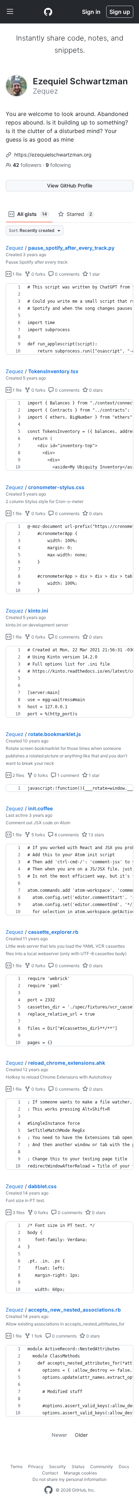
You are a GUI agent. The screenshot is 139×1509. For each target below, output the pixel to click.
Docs (124, 1466)
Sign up (119, 11)
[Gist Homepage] (48, 11)
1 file (16, 274)
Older (81, 1435)
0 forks (37, 274)
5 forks (37, 834)
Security (57, 1466)
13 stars (95, 834)
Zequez (15, 248)
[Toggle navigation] (10, 11)
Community (101, 1466)
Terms (16, 1466)
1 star (94, 274)
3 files (18, 1212)
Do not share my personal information (69, 1479)
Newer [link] (59, 1435)
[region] (69, 319)
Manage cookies (80, 1473)
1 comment (67, 775)
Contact (50, 1473)
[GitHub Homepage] (48, 1490)
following (58, 165)
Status (78, 1466)
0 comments (66, 274)
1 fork (36, 1336)
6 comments (66, 834)
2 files (17, 775)
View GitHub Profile (69, 185)
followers (28, 165)
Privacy (35, 1466)
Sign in (91, 11)
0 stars (95, 390)
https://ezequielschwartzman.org (53, 155)
